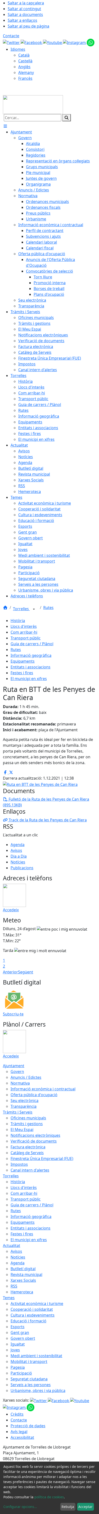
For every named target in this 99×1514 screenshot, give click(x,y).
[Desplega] (34, 609)
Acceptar (85, 1506)
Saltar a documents (25, 14)
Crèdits (17, 1414)
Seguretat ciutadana (29, 1379)
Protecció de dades (28, 1425)
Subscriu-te (13, 1014)
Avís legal (19, 1431)
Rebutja (68, 1506)
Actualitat (11, 1245)
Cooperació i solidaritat (32, 1309)
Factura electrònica (28, 1147)
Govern (17, 1071)
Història (18, 620)
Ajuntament (13, 1065)
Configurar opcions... (20, 1506)
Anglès (24, 66)
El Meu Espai (22, 1129)
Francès (25, 78)
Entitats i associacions (30, 667)
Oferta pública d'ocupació (34, 1094)
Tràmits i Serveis (17, 1112)
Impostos (19, 1164)
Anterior (10, 972)
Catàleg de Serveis (27, 1152)
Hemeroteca (22, 1292)
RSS (14, 1286)
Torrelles (21, 608)
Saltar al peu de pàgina (28, 26)
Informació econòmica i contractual (43, 1089)
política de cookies (49, 1497)
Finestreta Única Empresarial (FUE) (42, 1158)
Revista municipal (26, 1274)
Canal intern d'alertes (30, 1170)
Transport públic (26, 638)
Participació (21, 1373)
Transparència (24, 1106)
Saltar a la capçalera (26, 3)
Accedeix (11, 910)
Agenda (18, 844)
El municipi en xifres (29, 678)
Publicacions (22, 867)
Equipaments (23, 661)
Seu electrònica (24, 1100)
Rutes (48, 607)
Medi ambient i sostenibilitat (36, 1355)
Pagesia (18, 1367)
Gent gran (20, 1332)
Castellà (25, 61)
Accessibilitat (22, 1437)
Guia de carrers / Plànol (32, 643)
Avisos (16, 850)
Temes (9, 1297)
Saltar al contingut (24, 8)
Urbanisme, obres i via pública (38, 1390)
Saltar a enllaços (22, 20)
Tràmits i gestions (27, 1123)
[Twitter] (12, 42)
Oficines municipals (28, 1118)
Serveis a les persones (31, 1384)
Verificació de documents (34, 1141)
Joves (15, 1350)
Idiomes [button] (18, 49)
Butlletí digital (23, 1268)
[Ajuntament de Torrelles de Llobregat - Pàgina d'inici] (33, 104)
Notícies (18, 862)
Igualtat (18, 1344)
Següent (25, 972)
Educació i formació (28, 1321)
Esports (18, 1326)
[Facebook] (32, 42)
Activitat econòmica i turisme (37, 1303)
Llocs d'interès (24, 626)
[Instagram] (75, 42)
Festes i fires (22, 672)
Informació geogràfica (31, 655)
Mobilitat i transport (29, 1361)
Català (24, 55)
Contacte (11, 35)
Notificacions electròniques (35, 1135)
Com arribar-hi (24, 632)
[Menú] (5, 126)
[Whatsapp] (90, 42)
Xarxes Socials (23, 1280)
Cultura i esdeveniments (33, 1315)
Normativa (20, 1083)
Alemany (26, 72)
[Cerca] (66, 117)
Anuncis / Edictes (26, 1077)
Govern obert (23, 1338)
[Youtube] (53, 42)
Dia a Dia (19, 856)
